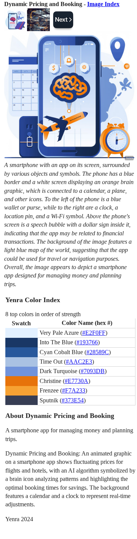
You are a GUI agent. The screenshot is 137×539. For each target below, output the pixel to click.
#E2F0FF (93, 332)
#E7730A (76, 381)
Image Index (103, 4)
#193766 (87, 342)
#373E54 (73, 400)
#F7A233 (73, 390)
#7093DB (93, 371)
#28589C (97, 352)
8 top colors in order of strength (43, 314)
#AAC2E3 (79, 361)
